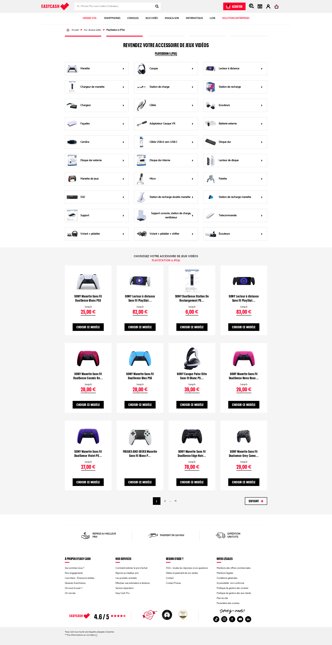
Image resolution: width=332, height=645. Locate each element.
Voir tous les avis (103, 616)
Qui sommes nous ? (74, 568)
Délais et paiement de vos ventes (182, 573)
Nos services (123, 558)
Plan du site (222, 598)
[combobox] (117, 6)
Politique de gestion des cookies (232, 588)
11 (175, 501)
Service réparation (124, 588)
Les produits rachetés (126, 578)
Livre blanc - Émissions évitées (79, 578)
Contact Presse (173, 583)
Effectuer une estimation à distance (133, 583)
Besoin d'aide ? (174, 558)
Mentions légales (225, 573)
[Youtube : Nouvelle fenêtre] (240, 619)
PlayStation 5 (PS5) (166, 53)
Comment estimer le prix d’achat (131, 568)
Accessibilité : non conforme (230, 583)
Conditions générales (227, 578)
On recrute (70, 593)
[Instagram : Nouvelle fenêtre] (224, 619)
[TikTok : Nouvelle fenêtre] (216, 619)
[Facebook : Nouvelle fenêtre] (232, 619)
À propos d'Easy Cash (78, 558)
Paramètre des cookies (228, 603)
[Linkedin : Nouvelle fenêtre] (248, 619)
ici (96, 635)
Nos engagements (74, 573)
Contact (170, 578)
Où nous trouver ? (73, 588)
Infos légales (225, 558)
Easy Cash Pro (123, 593)
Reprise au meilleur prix (127, 573)
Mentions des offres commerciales (234, 568)
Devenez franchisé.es (75, 583)
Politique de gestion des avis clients (234, 593)
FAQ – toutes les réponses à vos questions (187, 568)
